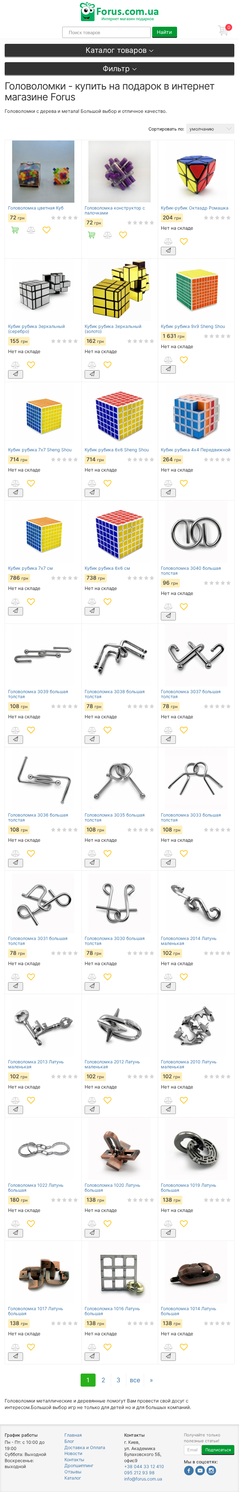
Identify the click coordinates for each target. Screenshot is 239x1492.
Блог (69, 1441)
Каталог (72, 1477)
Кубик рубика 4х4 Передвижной (195, 449)
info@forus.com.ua (143, 1478)
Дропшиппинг (78, 1465)
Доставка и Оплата (84, 1447)
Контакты (74, 1459)
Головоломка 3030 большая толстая (115, 941)
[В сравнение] (31, 230)
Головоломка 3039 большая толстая (38, 694)
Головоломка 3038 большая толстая (115, 694)
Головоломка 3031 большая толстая (38, 941)
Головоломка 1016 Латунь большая (112, 1311)
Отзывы (73, 1471)
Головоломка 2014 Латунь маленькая (189, 941)
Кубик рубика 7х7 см (30, 568)
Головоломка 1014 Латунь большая (188, 1311)
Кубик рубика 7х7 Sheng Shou (40, 449)
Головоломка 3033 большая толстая (191, 817)
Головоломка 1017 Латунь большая (35, 1311)
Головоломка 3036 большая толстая (38, 817)
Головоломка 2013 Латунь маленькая (36, 1064)
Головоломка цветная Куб (35, 207)
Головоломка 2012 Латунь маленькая (112, 1064)
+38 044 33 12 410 (144, 1466)
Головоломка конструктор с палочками (115, 210)
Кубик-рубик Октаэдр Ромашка (194, 207)
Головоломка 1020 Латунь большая (112, 1188)
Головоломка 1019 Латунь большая (188, 1188)
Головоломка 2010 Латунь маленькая (189, 1064)
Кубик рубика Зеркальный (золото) (113, 329)
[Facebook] (189, 1471)
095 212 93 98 (139, 1472)
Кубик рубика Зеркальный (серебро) (36, 329)
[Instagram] (211, 1471)
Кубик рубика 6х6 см (107, 568)
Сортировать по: (166, 128)
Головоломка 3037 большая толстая (191, 694)
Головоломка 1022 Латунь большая (35, 1188)
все (135, 1380)
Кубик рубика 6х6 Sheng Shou (117, 449)
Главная (73, 1435)
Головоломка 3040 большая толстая (191, 571)
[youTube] (200, 1471)
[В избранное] (46, 230)
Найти (164, 32)
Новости (73, 1453)
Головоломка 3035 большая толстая (115, 817)
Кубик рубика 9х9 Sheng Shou (193, 326)
